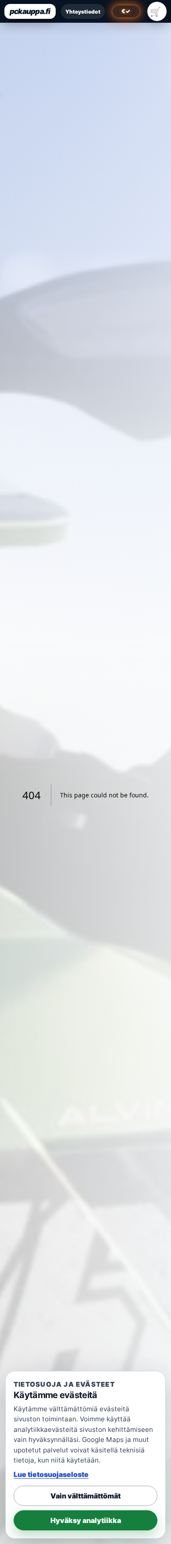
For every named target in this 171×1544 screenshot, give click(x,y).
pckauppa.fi (30, 11)
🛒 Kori (157, 11)
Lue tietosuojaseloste (51, 1474)
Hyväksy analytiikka (85, 1520)
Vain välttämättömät (85, 1495)
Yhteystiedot (82, 11)
